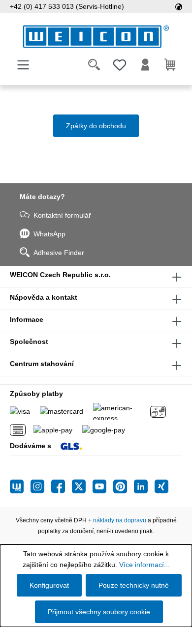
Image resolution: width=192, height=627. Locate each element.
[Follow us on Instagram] (41, 486)
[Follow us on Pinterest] (123, 486)
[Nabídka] (23, 65)
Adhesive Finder (58, 252)
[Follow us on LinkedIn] (144, 486)
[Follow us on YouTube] (103, 486)
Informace (26, 319)
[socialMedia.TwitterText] (82, 486)
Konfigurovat (49, 585)
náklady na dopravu (119, 520)
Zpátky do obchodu (96, 126)
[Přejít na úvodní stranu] (96, 37)
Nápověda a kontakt (43, 297)
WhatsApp (49, 234)
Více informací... (144, 565)
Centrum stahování (42, 364)
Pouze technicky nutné (133, 585)
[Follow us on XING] (161, 486)
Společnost (29, 341)
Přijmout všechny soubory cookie (99, 612)
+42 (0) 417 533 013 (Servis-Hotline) (67, 6)
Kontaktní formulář (62, 215)
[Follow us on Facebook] (61, 486)
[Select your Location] (178, 6)
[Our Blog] (20, 486)
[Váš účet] (145, 64)
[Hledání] (94, 64)
